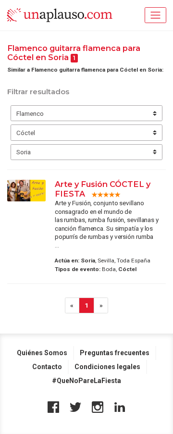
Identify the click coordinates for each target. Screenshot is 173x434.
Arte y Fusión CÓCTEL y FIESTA (102, 188)
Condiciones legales (107, 367)
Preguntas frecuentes (114, 353)
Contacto (47, 367)
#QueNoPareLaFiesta (86, 380)
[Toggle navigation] (155, 15)
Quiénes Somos (42, 353)
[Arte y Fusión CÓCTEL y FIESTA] (26, 190)
